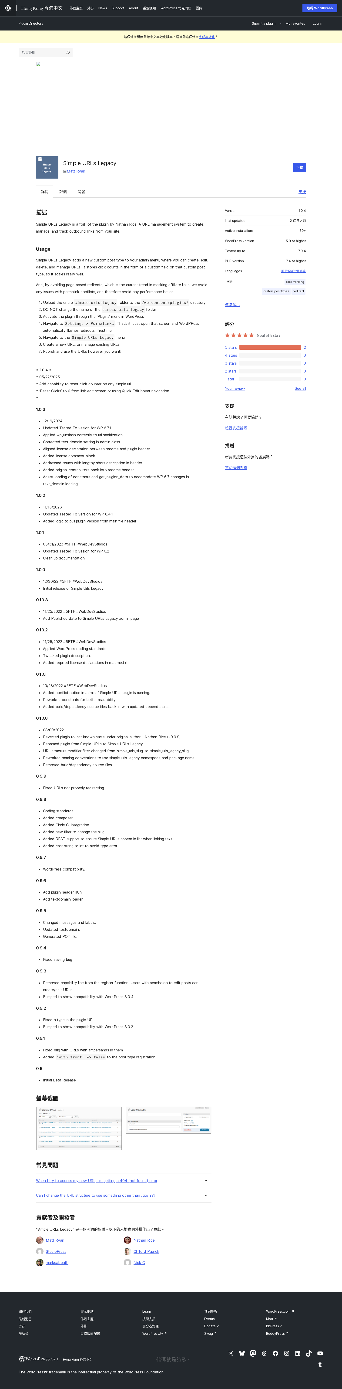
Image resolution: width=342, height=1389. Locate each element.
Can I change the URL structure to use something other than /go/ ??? (95, 1195)
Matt (271, 1319)
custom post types (276, 291)
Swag (210, 1333)
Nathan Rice (144, 1240)
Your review (235, 388)
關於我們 (25, 1311)
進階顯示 (232, 304)
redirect (298, 291)
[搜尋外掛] (68, 52)
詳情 (44, 191)
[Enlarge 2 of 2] (205, 1113)
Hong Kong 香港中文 (77, 1359)
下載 (299, 167)
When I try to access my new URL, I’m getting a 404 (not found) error (96, 1181)
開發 (81, 191)
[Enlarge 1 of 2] (115, 1113)
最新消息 (25, 1319)
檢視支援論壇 (236, 428)
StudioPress (56, 1251)
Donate (212, 1326)
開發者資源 (150, 1326)
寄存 (22, 1326)
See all (300, 388)
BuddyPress (277, 1333)
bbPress (274, 1326)
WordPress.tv (154, 1333)
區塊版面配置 (90, 1333)
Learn (146, 1311)
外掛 (83, 1326)
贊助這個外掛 (236, 467)
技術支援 (148, 1319)
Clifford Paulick (146, 1251)
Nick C (139, 1262)
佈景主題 (87, 1319)
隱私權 (23, 1333)
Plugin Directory (31, 23)
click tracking (295, 282)
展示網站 (87, 1311)
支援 (302, 191)
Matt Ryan (76, 171)
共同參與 (210, 1311)
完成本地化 (207, 37)
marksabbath (57, 1262)
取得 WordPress (320, 8)
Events (209, 1319)
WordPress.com (280, 1311)
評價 (63, 191)
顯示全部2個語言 (293, 271)
